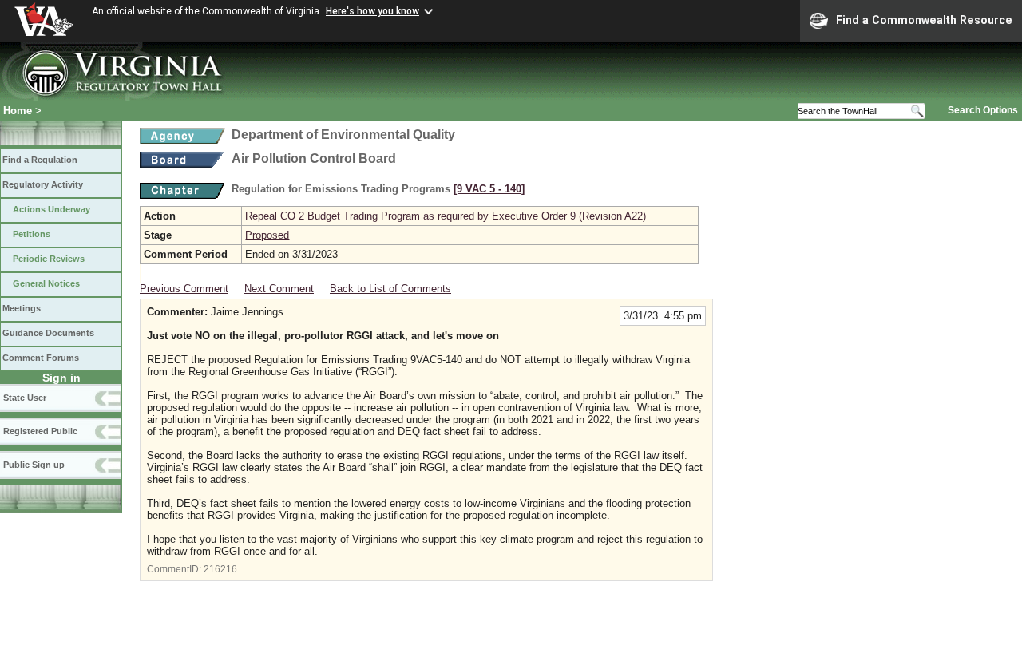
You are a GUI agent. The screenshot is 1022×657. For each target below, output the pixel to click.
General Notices (46, 283)
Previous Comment (184, 289)
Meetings (21, 308)
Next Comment (279, 289)
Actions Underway (51, 209)
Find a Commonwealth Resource (924, 20)
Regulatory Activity (42, 184)
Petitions (31, 234)
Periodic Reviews (49, 258)
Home (17, 111)
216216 (220, 569)
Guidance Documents (48, 333)
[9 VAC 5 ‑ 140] (489, 189)
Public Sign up (34, 464)
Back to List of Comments (390, 289)
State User (24, 397)
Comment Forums (40, 357)
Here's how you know (372, 11)
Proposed (267, 235)
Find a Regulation (39, 159)
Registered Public (40, 431)
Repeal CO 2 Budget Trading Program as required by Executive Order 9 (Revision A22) (445, 216)
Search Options (983, 110)
